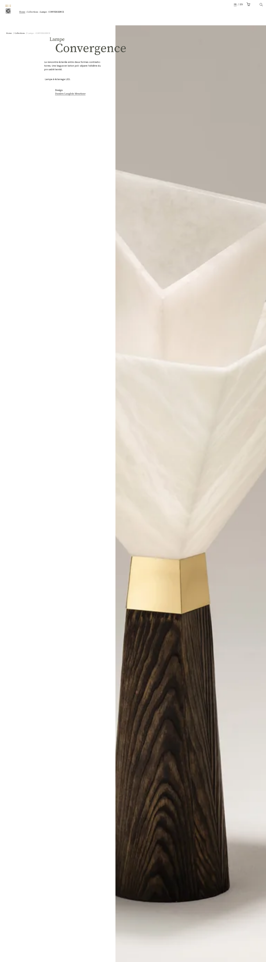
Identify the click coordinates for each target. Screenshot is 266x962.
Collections (32, 12)
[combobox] (235, 4)
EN (241, 4)
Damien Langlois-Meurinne (70, 93)
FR (235, 4)
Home (22, 12)
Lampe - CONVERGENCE (52, 12)
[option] (241, 4)
